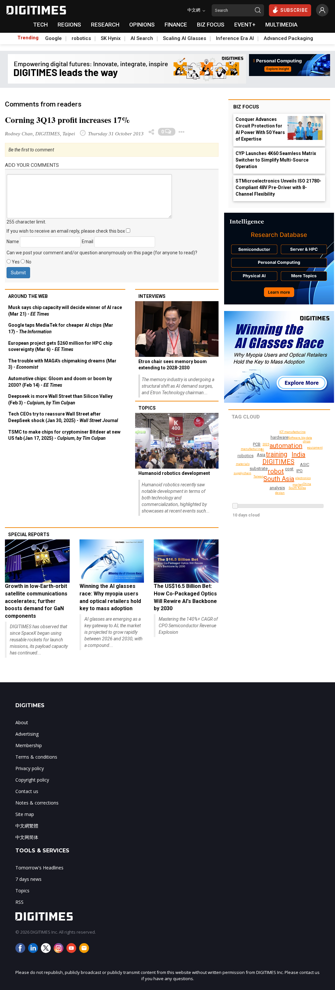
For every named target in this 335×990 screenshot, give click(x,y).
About (21, 722)
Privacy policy (29, 768)
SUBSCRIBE (294, 10)
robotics (81, 38)
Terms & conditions (36, 757)
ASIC (304, 464)
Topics (147, 408)
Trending (28, 37)
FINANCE (176, 24)
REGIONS (69, 24)
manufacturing (251, 449)
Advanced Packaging (288, 38)
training (276, 454)
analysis (277, 487)
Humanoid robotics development (174, 473)
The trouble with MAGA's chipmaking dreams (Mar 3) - (62, 364)
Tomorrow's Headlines (39, 867)
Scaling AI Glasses (184, 38)
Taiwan (259, 476)
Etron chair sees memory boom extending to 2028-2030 (172, 365)
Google (53, 38)
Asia (261, 454)
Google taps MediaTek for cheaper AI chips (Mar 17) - (60, 328)
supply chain (242, 473)
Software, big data (300, 437)
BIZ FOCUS (210, 24)
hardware (279, 437)
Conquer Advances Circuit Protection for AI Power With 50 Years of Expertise (260, 129)
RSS (19, 902)
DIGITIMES (278, 462)
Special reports (28, 534)
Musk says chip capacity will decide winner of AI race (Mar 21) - (65, 311)
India (298, 454)
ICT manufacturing (292, 432)
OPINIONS (142, 24)
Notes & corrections (37, 803)
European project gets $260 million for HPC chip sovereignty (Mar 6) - (60, 346)
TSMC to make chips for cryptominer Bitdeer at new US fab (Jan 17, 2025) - (64, 435)
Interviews (152, 296)
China (307, 484)
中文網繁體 (26, 826)
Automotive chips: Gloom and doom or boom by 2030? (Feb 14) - (60, 382)
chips (306, 441)
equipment (315, 447)
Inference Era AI (235, 38)
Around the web (28, 296)
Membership (28, 745)
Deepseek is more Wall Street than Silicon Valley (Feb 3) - (60, 399)
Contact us (26, 791)
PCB (256, 444)
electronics (303, 478)
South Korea (297, 488)
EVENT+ (245, 24)
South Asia (278, 479)
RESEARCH (105, 24)
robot (276, 471)
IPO (299, 470)
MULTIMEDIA (281, 24)
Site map (24, 814)
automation (286, 446)
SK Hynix (111, 38)
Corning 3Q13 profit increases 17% (67, 120)
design (280, 493)
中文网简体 (26, 837)
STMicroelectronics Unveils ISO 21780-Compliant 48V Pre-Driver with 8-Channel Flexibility (278, 187)
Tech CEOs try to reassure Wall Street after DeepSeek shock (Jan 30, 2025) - (63, 417)
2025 (266, 444)
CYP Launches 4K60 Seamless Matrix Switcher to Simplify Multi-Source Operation (276, 160)
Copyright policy (32, 780)
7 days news (28, 879)
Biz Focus (246, 107)
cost (289, 468)
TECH (40, 24)
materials (243, 464)
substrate (259, 468)
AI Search (142, 38)
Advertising (27, 734)
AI (262, 449)
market (297, 484)
